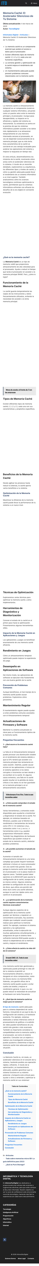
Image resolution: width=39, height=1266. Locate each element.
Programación (8, 1216)
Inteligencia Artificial (10, 1212)
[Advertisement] (19, 215)
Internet (6, 1225)
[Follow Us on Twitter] (4, 1239)
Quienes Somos (10, 1258)
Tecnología (7, 1209)
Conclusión (9, 1148)
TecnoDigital (14, 29)
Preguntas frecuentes (13, 1145)
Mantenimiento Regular (17, 1136)
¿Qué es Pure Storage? (15, 1165)
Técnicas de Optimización (18, 1109)
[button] (26, 3)
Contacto (31, 1258)
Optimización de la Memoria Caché (18, 1106)
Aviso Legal (22, 1258)
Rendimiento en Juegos (17, 1124)
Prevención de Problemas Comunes (19, 1133)
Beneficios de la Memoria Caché (20, 1102)
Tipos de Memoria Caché (18, 1099)
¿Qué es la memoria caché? (16, 1091)
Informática (7, 1222)
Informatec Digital (10, 35)
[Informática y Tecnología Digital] (4, 3)
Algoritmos (7, 1219)
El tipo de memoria (10, 1007)
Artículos (24, 35)
